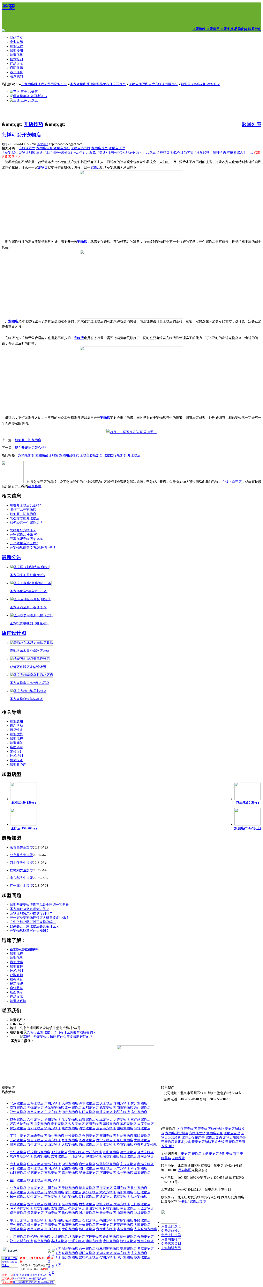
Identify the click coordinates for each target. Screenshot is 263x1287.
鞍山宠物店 (87, 1144)
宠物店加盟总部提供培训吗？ (31, 913)
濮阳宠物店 (87, 1168)
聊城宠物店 (93, 1156)
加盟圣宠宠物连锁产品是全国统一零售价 (39, 904)
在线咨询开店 (232, 482)
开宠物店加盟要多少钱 (207, 1142)
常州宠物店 (73, 1107)
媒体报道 (16, 760)
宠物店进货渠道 (176, 1133)
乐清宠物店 (52, 1140)
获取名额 (16, 975)
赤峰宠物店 (38, 1136)
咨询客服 (34, 486)
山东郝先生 (18, 878)
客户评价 (16, 72)
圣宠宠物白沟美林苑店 (26, 699)
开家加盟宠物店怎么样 (26, 539)
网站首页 (16, 37)
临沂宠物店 (59, 1152)
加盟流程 (16, 46)
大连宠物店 (121, 1119)
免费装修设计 (171, 1230)
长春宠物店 (87, 1140)
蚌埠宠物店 (142, 1128)
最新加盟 (16, 983)
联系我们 (16, 76)
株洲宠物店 (35, 1180)
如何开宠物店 (187, 1129)
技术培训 (16, 59)
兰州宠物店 (18, 1180)
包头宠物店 (76, 1124)
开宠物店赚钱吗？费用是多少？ (44, 84)
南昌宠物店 (52, 1172)
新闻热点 (7, 1278)
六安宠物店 (18, 1164)
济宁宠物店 (139, 1168)
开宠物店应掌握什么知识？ (29, 930)
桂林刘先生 (18, 870)
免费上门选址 (171, 1226)
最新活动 (16, 725)
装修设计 (16, 751)
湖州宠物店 (70, 1164)
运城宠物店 (111, 1124)
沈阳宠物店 (87, 1112)
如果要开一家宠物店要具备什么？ (34, 926)
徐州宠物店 (35, 1112)
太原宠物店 (145, 1124)
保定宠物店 (18, 1128)
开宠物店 (134, 455)
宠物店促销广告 (193, 1137)
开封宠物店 (18, 1140)
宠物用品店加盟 (46, 455)
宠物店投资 (99, 148)
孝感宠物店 (145, 1164)
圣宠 (8, 6)
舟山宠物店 (111, 1152)
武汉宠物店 (107, 1107)
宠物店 (43, 167)
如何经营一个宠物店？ (26, 522)
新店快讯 (16, 730)
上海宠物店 (35, 1103)
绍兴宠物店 (35, 1164)
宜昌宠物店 (70, 1168)
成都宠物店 (90, 1107)
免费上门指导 (171, 1235)
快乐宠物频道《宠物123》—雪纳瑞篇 (33, 1282)
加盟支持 (16, 966)
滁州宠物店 (125, 1172)
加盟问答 (16, 743)
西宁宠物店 (104, 1140)
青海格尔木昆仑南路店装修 (29, 651)
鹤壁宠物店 (121, 1112)
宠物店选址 (61, 148)
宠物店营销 (197, 1133)
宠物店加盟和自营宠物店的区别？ (153, 84)
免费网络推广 (171, 1239)
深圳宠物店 (87, 1103)
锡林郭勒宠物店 (107, 1164)
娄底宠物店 (35, 1172)
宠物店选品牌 (80, 148)
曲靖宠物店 (125, 1128)
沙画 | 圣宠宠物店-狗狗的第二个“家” (32, 1274)
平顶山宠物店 (20, 1136)
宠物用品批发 (69, 455)
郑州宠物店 (18, 1112)
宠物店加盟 (116, 148)
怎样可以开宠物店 (21, 135)
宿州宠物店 (107, 1172)
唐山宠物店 (52, 1144)
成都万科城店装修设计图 (28, 667)
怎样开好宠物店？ (23, 530)
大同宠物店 (142, 1140)
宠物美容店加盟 (91, 455)
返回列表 (251, 124)
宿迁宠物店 (93, 1152)
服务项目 (16, 979)
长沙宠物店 (73, 1136)
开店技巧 (33, 124)
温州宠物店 (139, 1112)
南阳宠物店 (125, 1107)
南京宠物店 (18, 1107)
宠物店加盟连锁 (234, 1137)
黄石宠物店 (128, 1124)
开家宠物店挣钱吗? (24, 534)
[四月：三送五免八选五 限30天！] (131, 432)
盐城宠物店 (104, 1119)
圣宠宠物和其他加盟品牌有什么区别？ (98, 84)
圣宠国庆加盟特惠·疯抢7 (27, 575)
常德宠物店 (125, 1136)
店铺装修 (16, 988)
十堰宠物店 (76, 1156)
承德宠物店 (76, 1152)
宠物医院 (178, 1158)
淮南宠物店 (145, 1156)
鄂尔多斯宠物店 (21, 1156)
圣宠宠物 (42, 144)
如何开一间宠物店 (28, 440)
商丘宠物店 (70, 1112)
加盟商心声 (18, 764)
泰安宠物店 (59, 1124)
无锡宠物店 (35, 1107)
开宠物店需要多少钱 (176, 1142)
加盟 (29, 847)
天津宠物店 (70, 1103)
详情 (44, 1268)
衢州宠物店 (56, 1136)
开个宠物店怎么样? (24, 543)
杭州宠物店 (139, 1103)
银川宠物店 (52, 1180)
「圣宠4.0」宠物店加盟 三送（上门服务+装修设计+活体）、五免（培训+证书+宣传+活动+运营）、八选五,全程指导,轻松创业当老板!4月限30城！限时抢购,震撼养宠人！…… (127, 152)
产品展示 (16, 63)
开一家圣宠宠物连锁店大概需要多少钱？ (39, 917)
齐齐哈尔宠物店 (145, 1144)
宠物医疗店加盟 (115, 455)
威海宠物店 (142, 1172)
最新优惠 (16, 962)
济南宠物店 (52, 1128)
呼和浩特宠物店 (21, 1124)
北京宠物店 (18, 1103)
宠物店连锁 (217, 1153)
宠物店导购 (213, 1137)
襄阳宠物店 (93, 1124)
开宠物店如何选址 (211, 1129)
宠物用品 (232, 1153)
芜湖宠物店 (104, 1168)
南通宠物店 (104, 1112)
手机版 (183, 1201)
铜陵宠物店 (142, 1136)
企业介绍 (16, 42)
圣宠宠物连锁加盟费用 (24, 949)
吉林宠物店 (59, 1156)
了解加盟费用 (171, 1248)
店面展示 (16, 68)
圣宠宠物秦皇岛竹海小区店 (29, 683)
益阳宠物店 (18, 1172)
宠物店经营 (27, 148)
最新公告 (11, 557)
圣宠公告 (12, 1250)
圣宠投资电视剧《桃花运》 (29, 623)
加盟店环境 (18, 1001)
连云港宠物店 (106, 1128)
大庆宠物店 (70, 1144)
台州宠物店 (87, 1164)
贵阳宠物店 (35, 1128)
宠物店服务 (199, 1170)
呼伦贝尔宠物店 (38, 1152)
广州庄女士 (18, 885)
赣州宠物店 (70, 1172)
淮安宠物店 (42, 1124)
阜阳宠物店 (70, 1140)
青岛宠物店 (52, 1164)
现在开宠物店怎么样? (30, 447)
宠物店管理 (232, 1133)
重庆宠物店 (104, 1103)
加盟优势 (16, 55)
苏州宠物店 (121, 1103)
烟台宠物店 (35, 1140)
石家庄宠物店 (123, 1140)
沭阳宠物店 (18, 1168)
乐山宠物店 (142, 1107)
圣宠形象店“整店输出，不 (28, 591)
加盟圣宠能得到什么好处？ (200, 84)
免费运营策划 (171, 1243)
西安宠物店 (87, 1119)
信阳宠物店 (35, 1168)
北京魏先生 (18, 855)
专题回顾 (167, 1146)
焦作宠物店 (70, 1128)
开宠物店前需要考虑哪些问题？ (33, 547)
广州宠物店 (52, 1103)
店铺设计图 (14, 633)
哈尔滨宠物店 (54, 1107)
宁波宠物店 (52, 1112)
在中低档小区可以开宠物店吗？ (33, 922)
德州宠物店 (128, 1152)
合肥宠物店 (90, 1136)
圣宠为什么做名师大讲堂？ (29, 909)
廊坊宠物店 (111, 1156)
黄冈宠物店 (52, 1168)
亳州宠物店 (107, 1136)
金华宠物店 (145, 1152)
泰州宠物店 (35, 1144)
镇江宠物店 (128, 1156)
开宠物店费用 (235, 1142)
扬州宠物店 (52, 1119)
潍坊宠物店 (87, 1128)
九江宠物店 (18, 1152)
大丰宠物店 (121, 1168)
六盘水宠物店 (106, 1144)
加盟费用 (16, 50)
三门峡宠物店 (140, 1119)
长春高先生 (18, 847)
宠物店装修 (44, 148)
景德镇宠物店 (89, 1172)
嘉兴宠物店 (42, 1156)
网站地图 (184, 1170)
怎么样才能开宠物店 (24, 518)
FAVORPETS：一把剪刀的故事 (29, 1278)
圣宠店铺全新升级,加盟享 (28, 607)
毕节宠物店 (125, 1144)
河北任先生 (18, 862)
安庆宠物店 (128, 1164)
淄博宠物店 (18, 1144)
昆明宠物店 (70, 1119)
